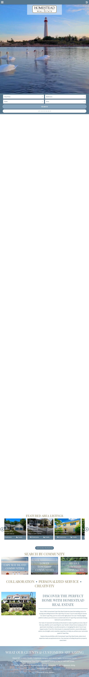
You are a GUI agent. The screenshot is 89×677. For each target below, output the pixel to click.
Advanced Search (44, 111)
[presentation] (2, 529)
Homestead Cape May (44, 9)
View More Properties (44, 548)
